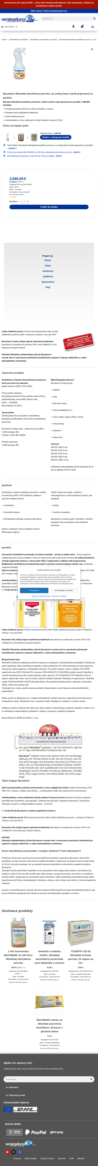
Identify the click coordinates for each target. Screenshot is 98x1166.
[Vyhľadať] (94, 18)
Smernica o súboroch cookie (41, 596)
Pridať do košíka (49, 207)
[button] (9, 26)
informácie (13, 1087)
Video (48, 265)
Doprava (21, 194)
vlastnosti (47, 271)
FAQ (47, 287)
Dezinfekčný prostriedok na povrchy (43, 39)
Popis (48, 260)
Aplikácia (48, 276)
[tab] (48, 260)
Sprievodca (48, 282)
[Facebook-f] (19, 1152)
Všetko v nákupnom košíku (56, 137)
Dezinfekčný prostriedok (19, 39)
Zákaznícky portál (17, 1095)
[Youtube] (7, 1152)
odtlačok (63, 596)
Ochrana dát (56, 596)
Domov (4, 39)
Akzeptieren (34, 590)
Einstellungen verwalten (64, 590)
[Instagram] (13, 1152)
